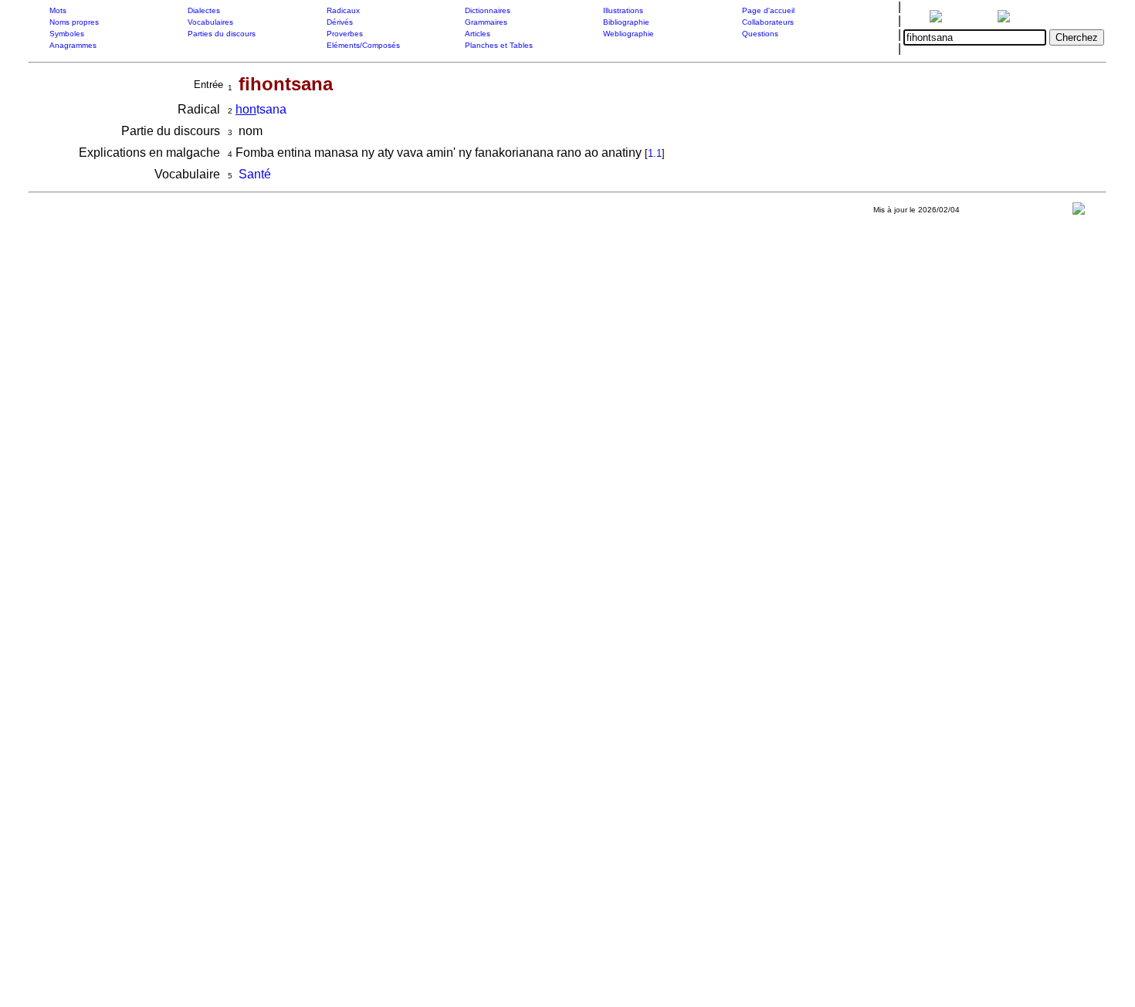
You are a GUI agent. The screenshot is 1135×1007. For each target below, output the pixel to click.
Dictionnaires (487, 10)
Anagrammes (73, 45)
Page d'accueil (768, 10)
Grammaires (486, 22)
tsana (260, 109)
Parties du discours (222, 33)
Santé (255, 174)
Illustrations (623, 10)
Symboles (66, 33)
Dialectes (204, 10)
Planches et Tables (499, 45)
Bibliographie (626, 22)
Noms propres (74, 22)
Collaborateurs (768, 22)
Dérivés (340, 22)
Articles (477, 33)
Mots (57, 10)
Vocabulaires (210, 22)
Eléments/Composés (363, 45)
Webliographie (628, 33)
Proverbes (345, 33)
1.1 (655, 153)
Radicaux (343, 10)
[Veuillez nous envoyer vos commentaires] (1078, 212)
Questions (760, 33)
